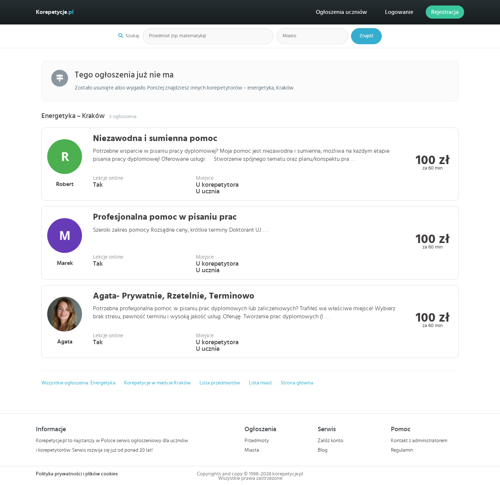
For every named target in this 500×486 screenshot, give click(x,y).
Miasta (252, 450)
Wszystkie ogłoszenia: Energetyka (78, 383)
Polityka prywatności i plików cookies (77, 473)
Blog (323, 450)
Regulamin (402, 450)
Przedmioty (257, 440)
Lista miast (260, 383)
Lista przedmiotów (219, 383)
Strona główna (297, 383)
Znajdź (366, 36)
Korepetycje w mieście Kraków (157, 383)
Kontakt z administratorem (419, 440)
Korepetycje (55, 12)
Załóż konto (330, 440)
